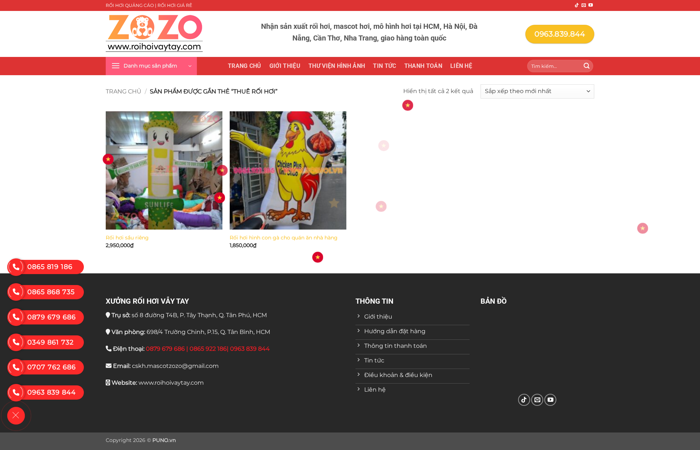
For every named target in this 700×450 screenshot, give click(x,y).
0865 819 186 (50, 267)
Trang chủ (244, 65)
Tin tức (384, 65)
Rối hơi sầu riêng (127, 237)
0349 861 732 (50, 342)
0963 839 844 (51, 392)
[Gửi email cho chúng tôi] (584, 5)
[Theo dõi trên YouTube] (590, 5)
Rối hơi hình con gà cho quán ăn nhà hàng (284, 237)
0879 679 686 (51, 317)
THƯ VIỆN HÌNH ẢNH (336, 65)
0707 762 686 (51, 367)
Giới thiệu (284, 65)
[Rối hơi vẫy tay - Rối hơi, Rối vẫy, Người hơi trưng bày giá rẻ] (154, 34)
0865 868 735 (51, 292)
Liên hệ (461, 65)
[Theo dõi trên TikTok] (577, 5)
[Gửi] (586, 66)
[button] (151, 66)
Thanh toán (423, 65)
